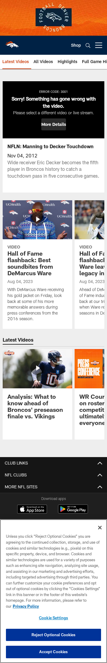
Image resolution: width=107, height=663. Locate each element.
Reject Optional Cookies (54, 634)
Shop (76, 45)
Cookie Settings (53, 617)
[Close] (99, 527)
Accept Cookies (53, 651)
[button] (53, 124)
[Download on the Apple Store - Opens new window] (32, 510)
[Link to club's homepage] (12, 43)
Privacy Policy (26, 606)
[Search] (88, 45)
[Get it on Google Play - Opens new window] (73, 512)
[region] (53, 591)
